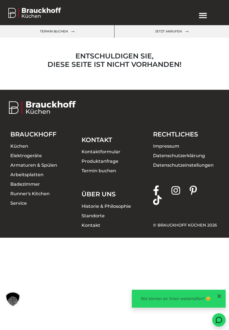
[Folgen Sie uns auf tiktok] (162, 200)
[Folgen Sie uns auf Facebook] (162, 190)
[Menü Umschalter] (203, 15)
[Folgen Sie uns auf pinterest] (199, 190)
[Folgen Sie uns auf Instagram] (180, 190)
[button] (13, 299)
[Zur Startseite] (39, 12)
